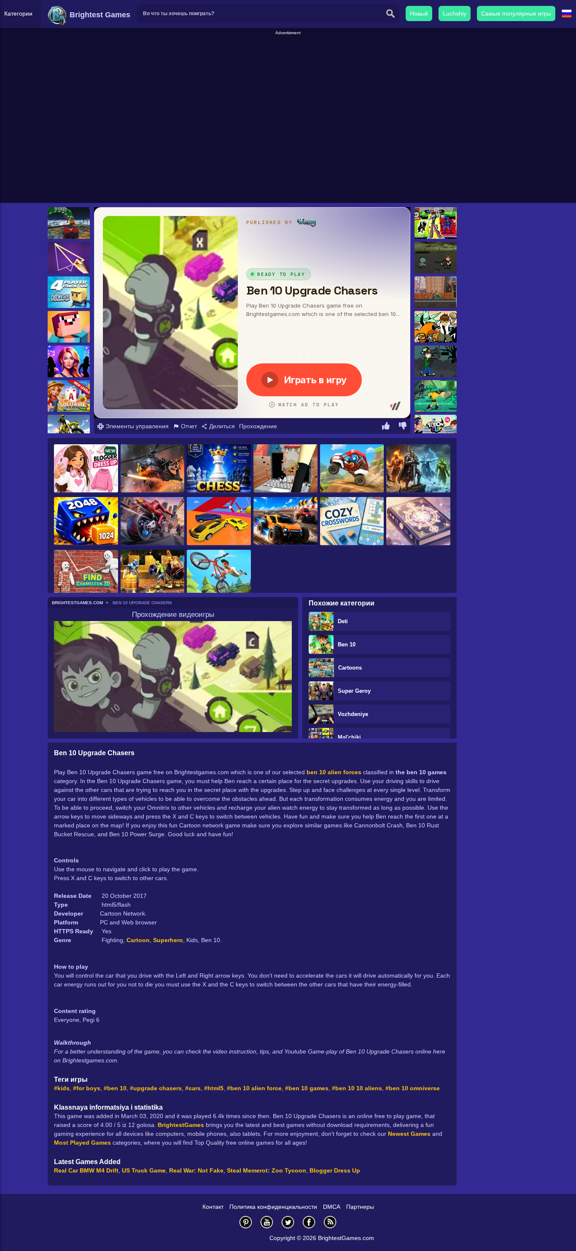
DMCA (331, 1206)
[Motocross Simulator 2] (69, 430)
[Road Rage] (153, 521)
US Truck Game (144, 1170)
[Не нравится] (402, 427)
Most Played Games (82, 1142)
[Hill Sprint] (352, 469)
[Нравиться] (386, 427)
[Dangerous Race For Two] (219, 521)
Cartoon (138, 940)
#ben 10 (115, 1088)
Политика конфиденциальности (273, 1206)
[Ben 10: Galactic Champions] (436, 223)
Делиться (221, 426)
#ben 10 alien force (254, 1088)
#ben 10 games (306, 1088)
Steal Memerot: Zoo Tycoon (266, 1170)
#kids (62, 1088)
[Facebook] (309, 1222)
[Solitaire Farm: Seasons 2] (69, 396)
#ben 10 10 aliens (357, 1088)
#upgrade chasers (156, 1088)
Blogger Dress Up (335, 1170)
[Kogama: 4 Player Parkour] (69, 292)
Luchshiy (454, 13)
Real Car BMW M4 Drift (86, 1170)
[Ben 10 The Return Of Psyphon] (436, 396)
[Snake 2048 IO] (86, 521)
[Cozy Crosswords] (352, 521)
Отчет (188, 426)
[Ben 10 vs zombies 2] (436, 257)
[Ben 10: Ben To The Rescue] (436, 327)
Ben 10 (346, 644)
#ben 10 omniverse (412, 1088)
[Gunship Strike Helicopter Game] (153, 469)
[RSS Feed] (330, 1222)
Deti (343, 621)
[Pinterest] (245, 1222)
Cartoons (350, 668)
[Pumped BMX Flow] (219, 574)
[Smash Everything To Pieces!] (285, 469)
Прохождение (258, 426)
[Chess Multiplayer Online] (219, 469)
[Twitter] (288, 1222)
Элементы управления (136, 426)
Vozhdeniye (353, 714)
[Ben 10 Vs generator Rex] (436, 292)
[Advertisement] (288, 55)
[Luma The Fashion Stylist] (69, 361)
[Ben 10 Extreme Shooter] (436, 361)
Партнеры (360, 1206)
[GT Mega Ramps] (69, 223)
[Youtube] (267, 1222)
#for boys (86, 1088)
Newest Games (409, 1133)
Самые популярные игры (516, 13)
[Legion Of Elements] (418, 469)
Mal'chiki (349, 737)
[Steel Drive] (285, 521)
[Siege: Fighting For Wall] (153, 574)
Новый (419, 13)
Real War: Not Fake (196, 1170)
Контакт (212, 1206)
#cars (193, 1088)
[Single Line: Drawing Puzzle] (69, 257)
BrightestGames (181, 1124)
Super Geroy (354, 691)
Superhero (168, 940)
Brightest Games (98, 15)
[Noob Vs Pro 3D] (69, 327)
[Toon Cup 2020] (436, 430)
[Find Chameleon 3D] (86, 574)
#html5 (213, 1088)
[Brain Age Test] (418, 521)
